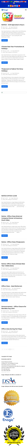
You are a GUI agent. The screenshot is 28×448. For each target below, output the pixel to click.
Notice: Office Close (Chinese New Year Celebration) (13, 265)
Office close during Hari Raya (11, 329)
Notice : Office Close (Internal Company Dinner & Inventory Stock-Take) (11, 218)
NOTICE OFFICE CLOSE (9, 196)
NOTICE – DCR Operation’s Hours (12, 25)
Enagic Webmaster (14, 27)
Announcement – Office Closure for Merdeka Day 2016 (13, 307)
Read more (4, 40)
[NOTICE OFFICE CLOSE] (14, 142)
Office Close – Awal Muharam (11, 286)
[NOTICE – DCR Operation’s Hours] (13, 16)
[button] (26, 9)
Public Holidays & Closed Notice (11, 28)
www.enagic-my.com (5, 372)
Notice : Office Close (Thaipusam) (13, 242)
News (4, 28)
